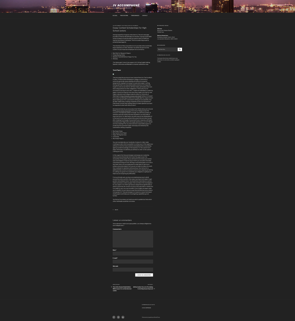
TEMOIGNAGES (135, 15)
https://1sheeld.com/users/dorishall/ (130, 96)
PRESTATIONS (124, 15)
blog (116, 209)
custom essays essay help (123, 111)
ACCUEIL (115, 15)
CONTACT (145, 15)
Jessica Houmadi (132, 25)
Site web (115, 266)
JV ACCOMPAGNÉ (126, 5)
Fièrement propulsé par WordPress (151, 317)
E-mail (115, 258)
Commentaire (117, 229)
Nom (114, 250)
